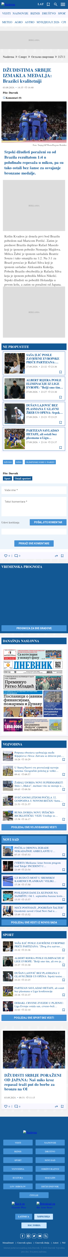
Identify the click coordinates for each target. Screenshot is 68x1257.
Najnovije (20, 13)
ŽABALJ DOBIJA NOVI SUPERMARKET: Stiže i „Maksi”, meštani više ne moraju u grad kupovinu (34, 785)
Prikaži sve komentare (34, 543)
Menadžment (8, 1242)
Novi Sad (50, 1160)
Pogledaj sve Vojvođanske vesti (34, 827)
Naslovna (8, 56)
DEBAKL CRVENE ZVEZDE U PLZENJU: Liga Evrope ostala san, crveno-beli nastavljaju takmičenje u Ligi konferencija (34, 1006)
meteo (7, 22)
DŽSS (19, 462)
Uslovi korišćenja (10, 522)
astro (29, 22)
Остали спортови (42, 56)
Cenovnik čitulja (42, 1242)
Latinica (23, 1216)
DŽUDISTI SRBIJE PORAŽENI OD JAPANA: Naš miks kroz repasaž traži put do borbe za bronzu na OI (34, 1069)
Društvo (49, 13)
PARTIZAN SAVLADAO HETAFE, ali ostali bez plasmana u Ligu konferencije (34, 439)
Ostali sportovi (23, 478)
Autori (55, 1242)
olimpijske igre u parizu (40, 462)
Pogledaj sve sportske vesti (34, 1017)
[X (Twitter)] (34, 1236)
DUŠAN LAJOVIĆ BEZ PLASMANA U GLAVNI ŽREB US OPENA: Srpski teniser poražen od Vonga (34, 413)
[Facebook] (22, 1236)
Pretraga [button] (55, 4)
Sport (62, 13)
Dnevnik (13, 93)
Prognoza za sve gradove (34, 628)
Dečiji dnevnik (50, 1186)
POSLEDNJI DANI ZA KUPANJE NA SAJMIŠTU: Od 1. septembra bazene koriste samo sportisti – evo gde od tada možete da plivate (34, 896)
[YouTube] (40, 1236)
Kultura (18, 1177)
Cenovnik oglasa (24, 1242)
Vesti (6, 13)
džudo (8, 462)
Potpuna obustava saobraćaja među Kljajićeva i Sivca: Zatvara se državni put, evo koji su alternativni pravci (34, 755)
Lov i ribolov (18, 1186)
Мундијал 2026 (48, 22)
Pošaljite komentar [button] (48, 522)
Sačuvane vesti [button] (48, 4)
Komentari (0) (14, 97)
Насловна (34, 1225)
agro (19, 22)
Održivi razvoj (50, 1168)
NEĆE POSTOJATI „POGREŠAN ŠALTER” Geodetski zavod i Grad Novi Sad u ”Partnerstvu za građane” (34, 911)
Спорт (22, 56)
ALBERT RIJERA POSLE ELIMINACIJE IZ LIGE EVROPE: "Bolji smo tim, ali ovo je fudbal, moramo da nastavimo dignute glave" (34, 388)
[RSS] (46, 1236)
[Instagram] (28, 1236)
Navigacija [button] (63, 4)
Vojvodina (18, 1168)
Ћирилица (43, 1216)
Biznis (35, 13)
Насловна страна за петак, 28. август (34, 690)
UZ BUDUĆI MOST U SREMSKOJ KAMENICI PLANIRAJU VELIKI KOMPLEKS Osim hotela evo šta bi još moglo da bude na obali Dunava (34, 881)
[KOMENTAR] (16, 556)
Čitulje (34, 1195)
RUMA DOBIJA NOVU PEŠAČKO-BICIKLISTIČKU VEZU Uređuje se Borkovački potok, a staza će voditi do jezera (34, 815)
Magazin (50, 1177)
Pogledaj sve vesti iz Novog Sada (34, 922)
